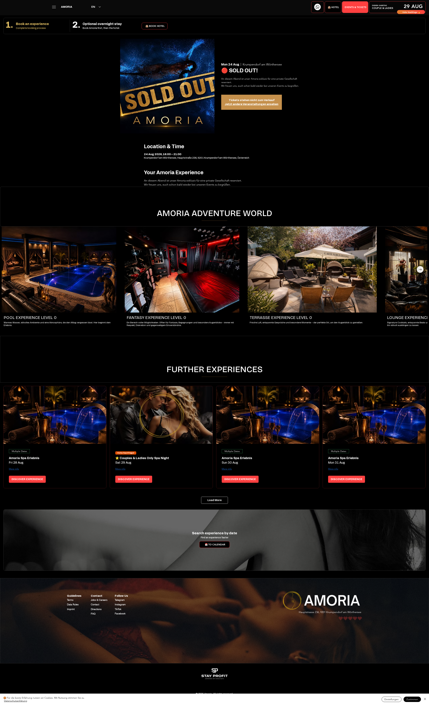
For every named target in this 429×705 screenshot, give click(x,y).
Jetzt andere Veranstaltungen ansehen (251, 104)
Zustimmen (412, 699)
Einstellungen (391, 699)
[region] (397, 7)
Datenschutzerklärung (15, 700)
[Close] (425, 699)
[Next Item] (420, 269)
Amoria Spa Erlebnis (24, 458)
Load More (214, 500)
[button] (333, 7)
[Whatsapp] (317, 7)
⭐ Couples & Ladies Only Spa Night (142, 458)
